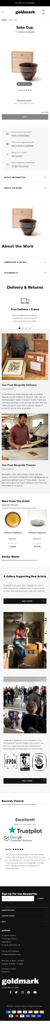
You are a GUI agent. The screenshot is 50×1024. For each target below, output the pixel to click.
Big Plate (12, 539)
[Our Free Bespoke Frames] (25, 437)
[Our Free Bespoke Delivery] (25, 356)
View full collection (10, 505)
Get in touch (17, 156)
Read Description (24, 100)
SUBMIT (41, 898)
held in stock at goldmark (23, 146)
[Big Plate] (13, 519)
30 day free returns (20, 166)
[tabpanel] (25, 311)
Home (4, 20)
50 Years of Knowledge (25, 3)
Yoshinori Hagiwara (26, 32)
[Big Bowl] (37, 519)
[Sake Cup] (18, 90)
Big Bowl (37, 539)
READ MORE (27, 601)
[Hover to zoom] (24, 62)
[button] (5, 12)
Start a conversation (20, 135)
